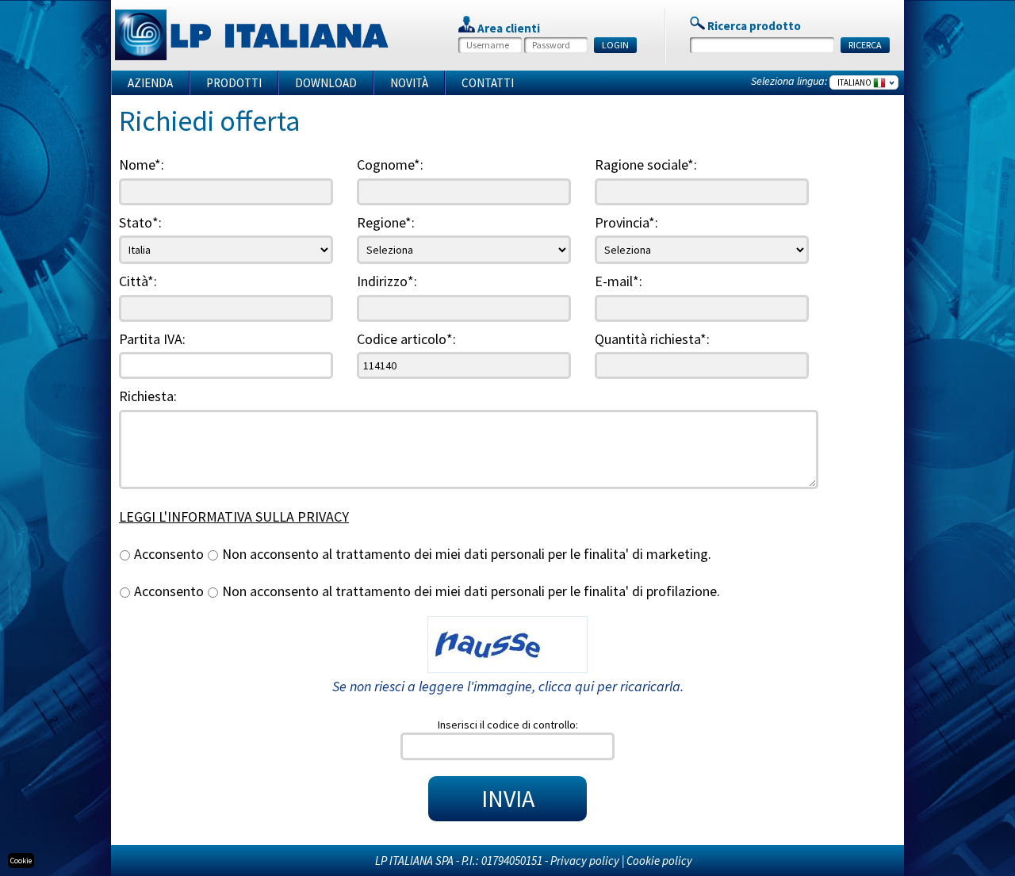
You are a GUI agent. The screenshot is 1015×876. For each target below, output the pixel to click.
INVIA (507, 798)
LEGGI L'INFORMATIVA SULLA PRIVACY (234, 516)
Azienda (150, 82)
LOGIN (615, 45)
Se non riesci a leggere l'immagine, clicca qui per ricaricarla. (508, 686)
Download (326, 82)
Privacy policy (584, 860)
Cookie (21, 860)
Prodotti (234, 82)
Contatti (488, 82)
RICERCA (865, 45)
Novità (409, 82)
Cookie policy (659, 860)
